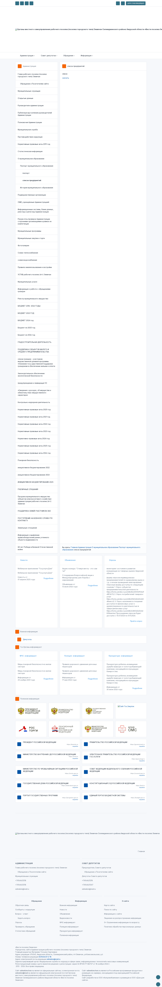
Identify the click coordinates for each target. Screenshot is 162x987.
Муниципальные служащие (29, 91)
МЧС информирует (28, 656)
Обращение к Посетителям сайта (34, 84)
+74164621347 (87, 885)
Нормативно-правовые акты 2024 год (34, 439)
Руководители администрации (31, 105)
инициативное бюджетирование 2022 (34, 468)
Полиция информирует (74, 656)
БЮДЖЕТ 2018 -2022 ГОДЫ (29, 306)
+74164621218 (20, 880)
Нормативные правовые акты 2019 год (34, 144)
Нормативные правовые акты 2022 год (34, 424)
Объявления (70, 560)
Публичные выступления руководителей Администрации (35, 114)
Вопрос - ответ (21, 914)
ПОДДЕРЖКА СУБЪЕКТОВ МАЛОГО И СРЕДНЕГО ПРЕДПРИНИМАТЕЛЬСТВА (33, 350)
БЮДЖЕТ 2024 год (26, 320)
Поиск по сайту (110, 910)
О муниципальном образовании (31, 159)
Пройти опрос (136, 621)
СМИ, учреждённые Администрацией (33, 202)
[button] (25, 55)
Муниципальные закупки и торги (31, 238)
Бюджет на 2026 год (26, 335)
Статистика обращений (25, 931)
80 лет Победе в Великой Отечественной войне (35, 548)
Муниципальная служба (28, 130)
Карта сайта (109, 905)
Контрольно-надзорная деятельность (34, 402)
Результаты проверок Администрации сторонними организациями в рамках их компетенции (35, 221)
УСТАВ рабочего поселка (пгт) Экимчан (34, 274)
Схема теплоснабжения (28, 253)
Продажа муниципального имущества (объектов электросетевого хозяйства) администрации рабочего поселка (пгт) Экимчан (34, 500)
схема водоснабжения (27, 260)
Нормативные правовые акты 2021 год (34, 417)
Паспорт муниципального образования (36, 166)
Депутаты (27, 639)
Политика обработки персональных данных (122, 927)
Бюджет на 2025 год (26, 328)
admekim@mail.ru (22, 889)
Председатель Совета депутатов (96, 868)
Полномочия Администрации (30, 122)
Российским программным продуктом (125, 971)
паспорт (26, 173)
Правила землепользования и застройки (35, 267)
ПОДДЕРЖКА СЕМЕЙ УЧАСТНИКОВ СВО (34, 511)
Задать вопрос (24, 918)
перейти (75, 746)
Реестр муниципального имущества (33, 299)
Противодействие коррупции (30, 137)
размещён (125, 978)
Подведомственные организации (32, 195)
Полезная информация (29, 699)
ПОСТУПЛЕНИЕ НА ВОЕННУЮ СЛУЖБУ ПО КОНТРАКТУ (35, 519)
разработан (92, 978)
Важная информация (29, 632)
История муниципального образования (36, 188)
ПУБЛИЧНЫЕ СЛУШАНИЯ (28, 489)
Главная (74, 547)
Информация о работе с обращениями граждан (34, 290)
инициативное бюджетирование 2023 (34, 475)
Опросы (112, 560)
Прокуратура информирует (121, 656)
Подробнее (48, 578)
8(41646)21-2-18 (45, 957)
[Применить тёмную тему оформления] (31, 3)
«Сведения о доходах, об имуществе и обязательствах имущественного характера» (34, 392)
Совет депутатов (91, 863)
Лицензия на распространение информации (122, 918)
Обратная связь (22, 905)
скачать (65, 78)
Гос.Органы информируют (31, 647)
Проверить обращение (25, 927)
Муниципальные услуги (27, 282)
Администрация (29, 66)
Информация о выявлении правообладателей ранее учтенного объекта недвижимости (33, 537)
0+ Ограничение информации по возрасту (121, 922)
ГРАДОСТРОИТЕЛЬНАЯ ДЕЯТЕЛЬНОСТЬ (34, 342)
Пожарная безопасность (28, 460)
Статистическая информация (30, 151)
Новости (24, 560)
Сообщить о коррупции (25, 910)
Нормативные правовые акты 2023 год (34, 431)
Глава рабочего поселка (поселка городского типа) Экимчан (32, 75)
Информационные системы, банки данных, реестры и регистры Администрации (35, 210)
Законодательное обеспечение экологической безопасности (31, 374)
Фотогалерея (23, 245)
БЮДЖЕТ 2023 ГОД (26, 313)
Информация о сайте (113, 914)
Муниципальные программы (29, 231)
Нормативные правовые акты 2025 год (34, 446)
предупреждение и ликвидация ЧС (32, 383)
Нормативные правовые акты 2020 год (34, 410)
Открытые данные (25, 98)
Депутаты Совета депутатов (94, 876)
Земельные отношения (27, 528)
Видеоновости (66, 918)
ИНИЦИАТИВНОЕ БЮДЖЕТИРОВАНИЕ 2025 (35, 482)
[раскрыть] (118, 3)
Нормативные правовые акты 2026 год (34, 453)
